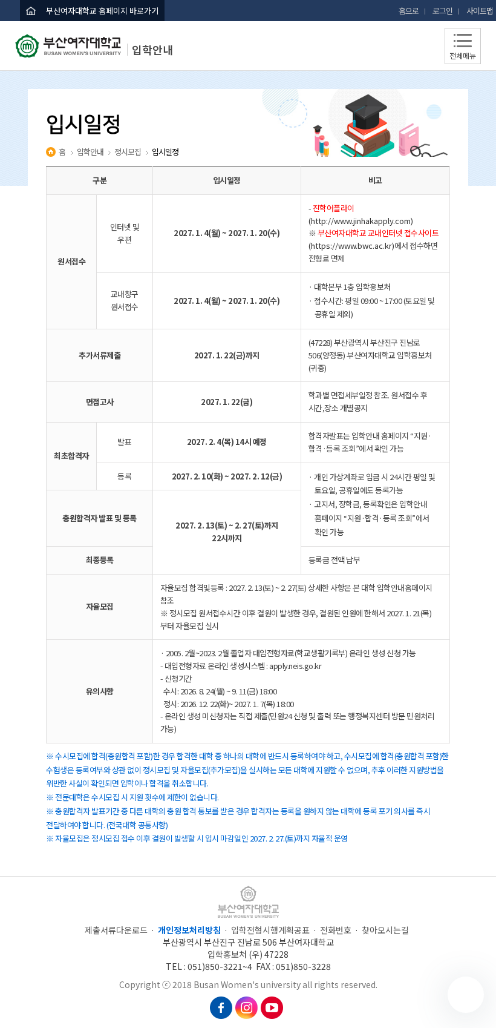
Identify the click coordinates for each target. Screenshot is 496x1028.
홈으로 (409, 10)
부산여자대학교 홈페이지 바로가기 (102, 10)
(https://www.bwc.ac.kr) (351, 245)
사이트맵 (479, 10)
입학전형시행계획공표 (270, 930)
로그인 (442, 10)
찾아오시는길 (385, 930)
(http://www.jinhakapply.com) (360, 220)
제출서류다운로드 (116, 930)
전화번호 (335, 930)
